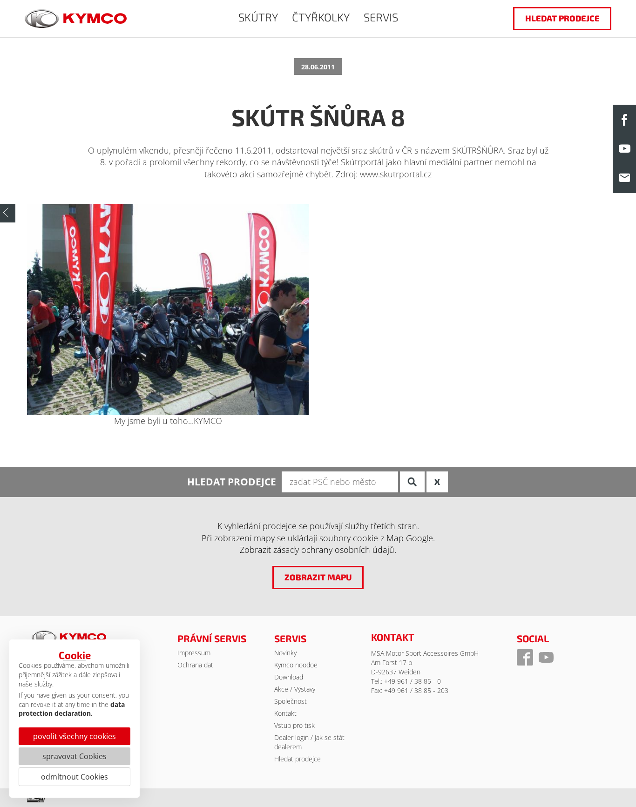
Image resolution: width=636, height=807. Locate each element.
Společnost (290, 701)
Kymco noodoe (296, 664)
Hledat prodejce (297, 758)
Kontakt (285, 713)
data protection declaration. (72, 709)
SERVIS (381, 17)
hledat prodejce (562, 18)
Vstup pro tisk (294, 725)
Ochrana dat (195, 664)
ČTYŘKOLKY (321, 17)
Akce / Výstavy (294, 689)
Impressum (193, 652)
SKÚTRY (258, 17)
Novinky (285, 652)
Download (288, 676)
